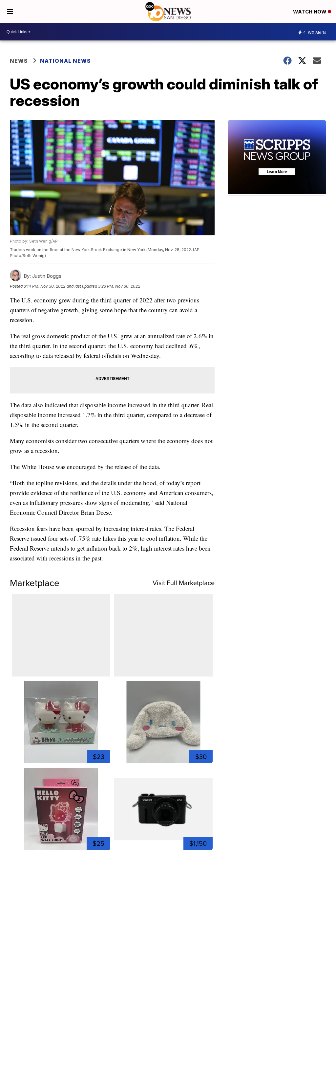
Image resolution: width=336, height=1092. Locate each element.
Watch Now (310, 12)
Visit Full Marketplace (184, 583)
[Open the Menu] (10, 11)
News (19, 61)
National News (65, 61)
